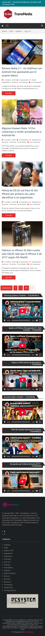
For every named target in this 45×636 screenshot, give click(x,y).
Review (15, 82)
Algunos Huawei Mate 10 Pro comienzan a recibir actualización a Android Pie (21, 132)
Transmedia (23, 80)
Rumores (7, 582)
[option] (27, 2)
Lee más (9, 93)
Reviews (7, 579)
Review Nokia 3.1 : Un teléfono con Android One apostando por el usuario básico (22, 72)
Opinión (7, 570)
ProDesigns (29, 632)
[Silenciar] (37, 320)
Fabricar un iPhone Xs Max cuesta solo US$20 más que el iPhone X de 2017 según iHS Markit (22, 254)
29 (26, 288)
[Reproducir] (5, 320)
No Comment (36, 82)
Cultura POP (8, 551)
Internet (5, 142)
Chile (34, 80)
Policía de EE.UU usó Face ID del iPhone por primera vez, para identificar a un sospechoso (20, 194)
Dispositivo (6, 82)
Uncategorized (10, 590)
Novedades (22, 142)
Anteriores (6, 288)
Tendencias (8, 587)
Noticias (13, 142)
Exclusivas (8, 556)
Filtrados (7, 559)
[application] (22, 310)
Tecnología (23, 82)
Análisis (7, 545)
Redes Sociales (9, 573)
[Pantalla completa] (40, 320)
